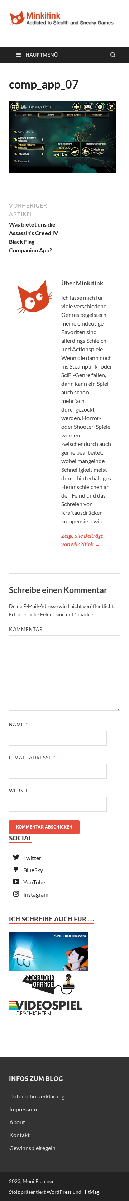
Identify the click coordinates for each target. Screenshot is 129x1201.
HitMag (90, 1192)
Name (18, 724)
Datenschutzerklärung (36, 1096)
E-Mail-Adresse (32, 757)
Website (20, 790)
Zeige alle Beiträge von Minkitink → (82, 539)
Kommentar (27, 629)
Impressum (23, 1109)
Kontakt (19, 1134)
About (17, 1122)
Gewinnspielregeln (32, 1147)
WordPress (59, 1192)
